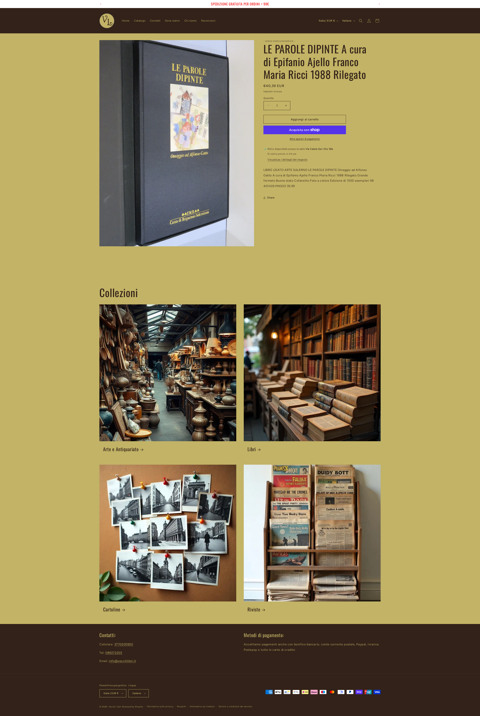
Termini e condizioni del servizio (235, 706)
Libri (252, 449)
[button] (361, 21)
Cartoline (111, 609)
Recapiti (181, 706)
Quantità (268, 98)
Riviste (254, 609)
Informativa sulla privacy (160, 706)
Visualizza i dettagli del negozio (288, 159)
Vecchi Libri (115, 707)
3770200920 (123, 644)
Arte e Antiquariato (121, 449)
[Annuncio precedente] (101, 3)
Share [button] (271, 197)
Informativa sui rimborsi (202, 706)
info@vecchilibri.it (122, 661)
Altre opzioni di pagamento (305, 139)
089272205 (113, 653)
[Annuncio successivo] (379, 3)
